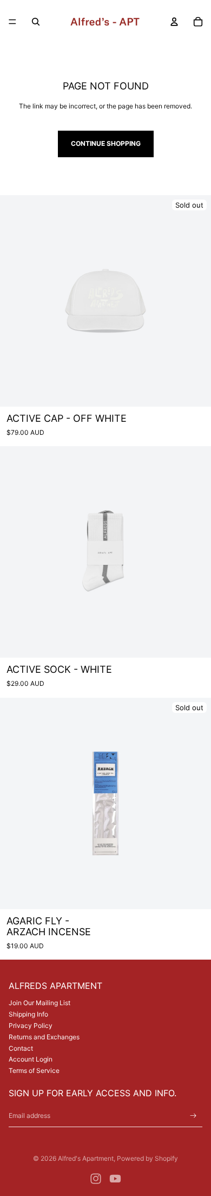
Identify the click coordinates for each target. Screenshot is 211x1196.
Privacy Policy (30, 1025)
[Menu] (12, 21)
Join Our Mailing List (39, 1003)
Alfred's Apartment (86, 1158)
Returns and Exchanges (44, 1037)
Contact (21, 1048)
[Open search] (36, 22)
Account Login (30, 1059)
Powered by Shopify (147, 1158)
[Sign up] (193, 1116)
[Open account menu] (174, 22)
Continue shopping (106, 143)
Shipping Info (28, 1014)
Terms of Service (34, 1070)
